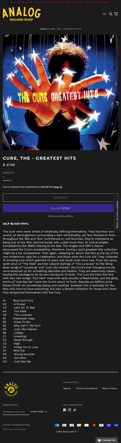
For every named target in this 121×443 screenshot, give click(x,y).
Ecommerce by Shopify (17, 429)
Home (43, 29)
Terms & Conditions (86, 388)
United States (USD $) (66, 432)
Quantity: (9, 172)
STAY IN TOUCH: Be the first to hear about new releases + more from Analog (60, 2)
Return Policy (109, 388)
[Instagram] (69, 410)
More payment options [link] (60, 216)
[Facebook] (64, 410)
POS (4, 429)
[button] (110, 13)
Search (67, 388)
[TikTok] (74, 410)
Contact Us (108, 440)
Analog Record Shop (20, 425)
